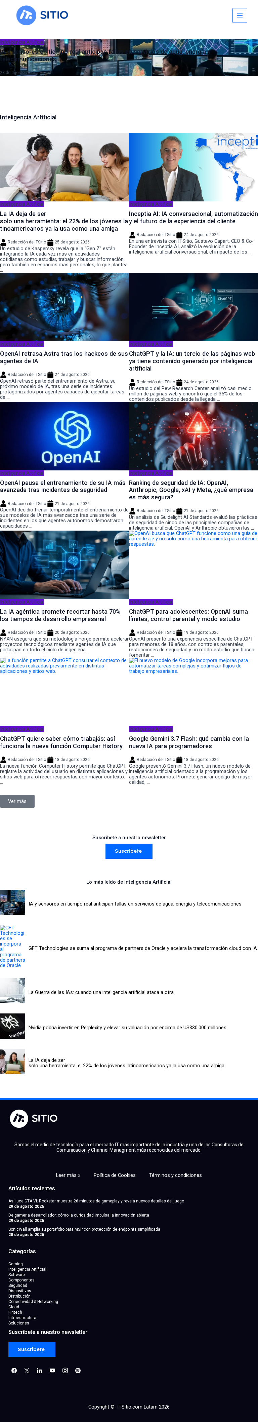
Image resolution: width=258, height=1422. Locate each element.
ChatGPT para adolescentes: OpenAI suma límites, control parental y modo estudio (188, 615)
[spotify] (78, 1370)
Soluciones (18, 1323)
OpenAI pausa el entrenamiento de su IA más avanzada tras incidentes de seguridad (63, 486)
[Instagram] (39, 1370)
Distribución (19, 1296)
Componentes (21, 1280)
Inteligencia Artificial (22, 204)
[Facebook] (14, 1370)
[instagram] (65, 1370)
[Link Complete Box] (129, 57)
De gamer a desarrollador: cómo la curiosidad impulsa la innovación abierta (78, 1215)
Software (16, 1274)
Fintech (15, 1312)
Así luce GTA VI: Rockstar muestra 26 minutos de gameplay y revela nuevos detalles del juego (96, 1201)
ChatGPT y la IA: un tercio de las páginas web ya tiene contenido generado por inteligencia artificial (192, 361)
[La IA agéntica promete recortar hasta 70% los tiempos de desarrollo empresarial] (64, 565)
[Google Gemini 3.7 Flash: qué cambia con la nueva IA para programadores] (193, 692)
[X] (27, 1370)
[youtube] (52, 1370)
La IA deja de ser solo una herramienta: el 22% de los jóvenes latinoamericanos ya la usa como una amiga (64, 221)
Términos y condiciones (175, 1175)
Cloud (13, 1307)
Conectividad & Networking (33, 1301)
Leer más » (68, 1175)
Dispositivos (19, 1291)
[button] (10, 57)
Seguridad (17, 1285)
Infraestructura (22, 1317)
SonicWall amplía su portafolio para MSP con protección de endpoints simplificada (84, 1229)
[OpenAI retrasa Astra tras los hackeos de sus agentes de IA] (64, 307)
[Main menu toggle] (239, 15)
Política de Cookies (115, 1175)
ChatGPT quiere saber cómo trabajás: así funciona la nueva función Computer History (61, 742)
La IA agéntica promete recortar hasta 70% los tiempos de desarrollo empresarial (60, 615)
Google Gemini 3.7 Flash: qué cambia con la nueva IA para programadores (189, 742)
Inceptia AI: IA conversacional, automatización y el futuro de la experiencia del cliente (193, 217)
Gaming (15, 1264)
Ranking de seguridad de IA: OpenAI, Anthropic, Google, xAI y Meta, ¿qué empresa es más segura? (191, 490)
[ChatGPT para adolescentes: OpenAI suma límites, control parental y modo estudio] (193, 565)
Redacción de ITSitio (27, 242)
